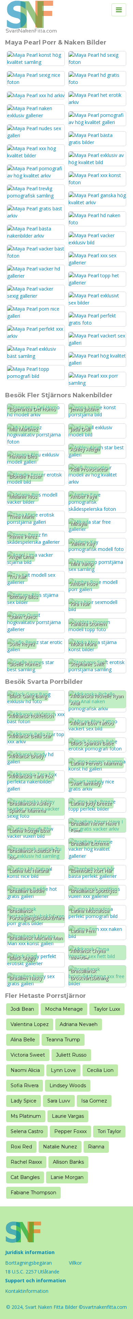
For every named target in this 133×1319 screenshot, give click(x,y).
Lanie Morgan (67, 1177)
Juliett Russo (71, 1055)
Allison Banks (68, 1162)
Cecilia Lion (100, 1070)
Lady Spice (23, 1101)
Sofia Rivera (25, 1085)
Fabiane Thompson (33, 1193)
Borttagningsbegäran (28, 1263)
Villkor (75, 1263)
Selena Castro (27, 1131)
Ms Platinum (26, 1116)
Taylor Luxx (107, 1009)
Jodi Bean (22, 1009)
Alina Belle (23, 1040)
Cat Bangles (25, 1177)
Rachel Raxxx (26, 1162)
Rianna (96, 1147)
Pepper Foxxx (70, 1131)
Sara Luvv (58, 1101)
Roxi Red (21, 1147)
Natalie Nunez (60, 1147)
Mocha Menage (64, 1009)
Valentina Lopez (30, 1024)
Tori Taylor (109, 1131)
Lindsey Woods (67, 1085)
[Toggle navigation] (119, 9)
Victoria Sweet (28, 1055)
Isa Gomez (94, 1101)
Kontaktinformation (26, 1291)
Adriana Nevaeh (79, 1024)
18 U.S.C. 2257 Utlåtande (32, 1271)
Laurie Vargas (68, 1116)
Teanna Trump (63, 1040)
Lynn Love (63, 1070)
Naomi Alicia (25, 1070)
